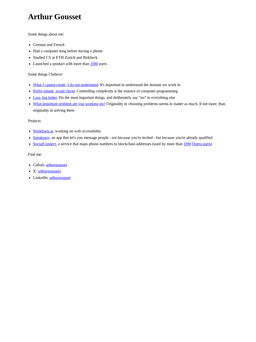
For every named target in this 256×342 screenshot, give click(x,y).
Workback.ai (43, 131)
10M (94, 64)
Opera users (201, 144)
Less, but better (45, 97)
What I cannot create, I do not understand (65, 85)
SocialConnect (44, 144)
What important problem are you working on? (69, 104)
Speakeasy (41, 137)
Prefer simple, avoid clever (54, 91)
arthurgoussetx (49, 171)
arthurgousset (56, 165)
